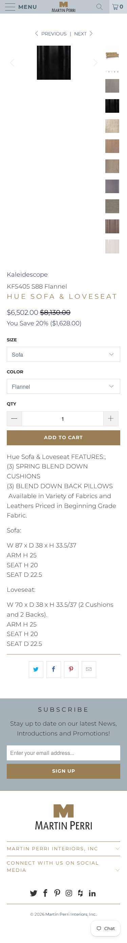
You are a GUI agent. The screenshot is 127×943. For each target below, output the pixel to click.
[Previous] (13, 63)
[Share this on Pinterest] (71, 669)
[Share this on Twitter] (36, 669)
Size (12, 339)
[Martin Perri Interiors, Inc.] (64, 7)
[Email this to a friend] (89, 669)
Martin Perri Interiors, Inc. (70, 914)
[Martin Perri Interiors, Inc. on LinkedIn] (92, 893)
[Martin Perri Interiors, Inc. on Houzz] (81, 893)
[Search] (102, 7)
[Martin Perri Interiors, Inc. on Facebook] (46, 893)
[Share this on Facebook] (53, 669)
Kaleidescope (27, 274)
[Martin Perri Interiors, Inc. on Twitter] (34, 893)
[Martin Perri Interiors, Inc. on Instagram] (69, 893)
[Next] (94, 63)
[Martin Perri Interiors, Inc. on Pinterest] (57, 893)
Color (15, 371)
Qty (11, 403)
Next (81, 34)
